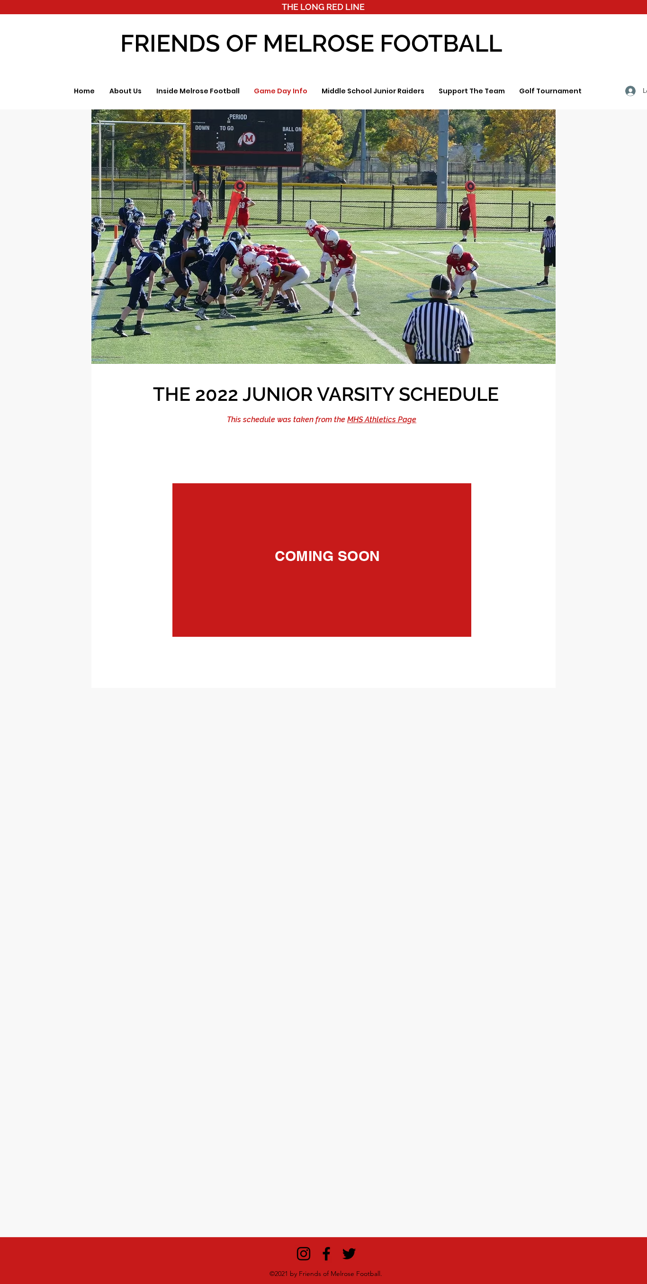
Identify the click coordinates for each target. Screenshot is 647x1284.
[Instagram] (304, 1254)
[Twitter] (349, 1254)
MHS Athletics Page (381, 419)
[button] (125, 91)
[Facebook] (326, 1254)
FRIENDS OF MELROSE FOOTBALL (311, 43)
